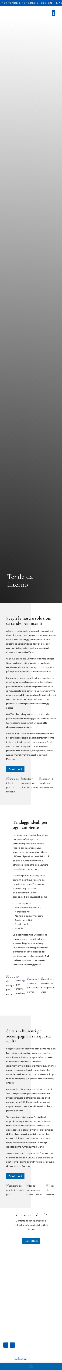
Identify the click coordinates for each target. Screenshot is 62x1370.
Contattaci (15, 769)
